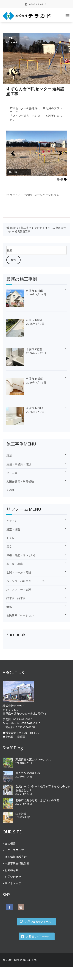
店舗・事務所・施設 (18, 464)
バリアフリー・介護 (18, 589)
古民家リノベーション (20, 615)
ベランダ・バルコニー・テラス (25, 581)
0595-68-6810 (37, 4)
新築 (9, 455)
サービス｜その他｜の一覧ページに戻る (34, 194)
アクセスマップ (14, 850)
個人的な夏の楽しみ (27, 773)
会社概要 (10, 843)
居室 (9, 546)
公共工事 (11, 472)
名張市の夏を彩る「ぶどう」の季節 (37, 800)
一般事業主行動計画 (17, 863)
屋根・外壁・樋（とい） (21, 555)
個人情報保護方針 (16, 856)
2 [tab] (61, 179)
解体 (9, 607)
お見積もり (12, 870)
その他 (10, 490)
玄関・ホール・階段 (18, 572)
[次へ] (60, 153)
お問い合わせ (13, 876)
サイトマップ (13, 883)
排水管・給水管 (16, 598)
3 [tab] (65, 179)
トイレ (10, 538)
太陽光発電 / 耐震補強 (20, 481)
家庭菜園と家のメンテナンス (33, 759)
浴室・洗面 (13, 529)
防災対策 (20, 813)
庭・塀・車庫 (14, 564)
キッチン (11, 520)
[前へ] (12, 153)
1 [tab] (58, 179)
